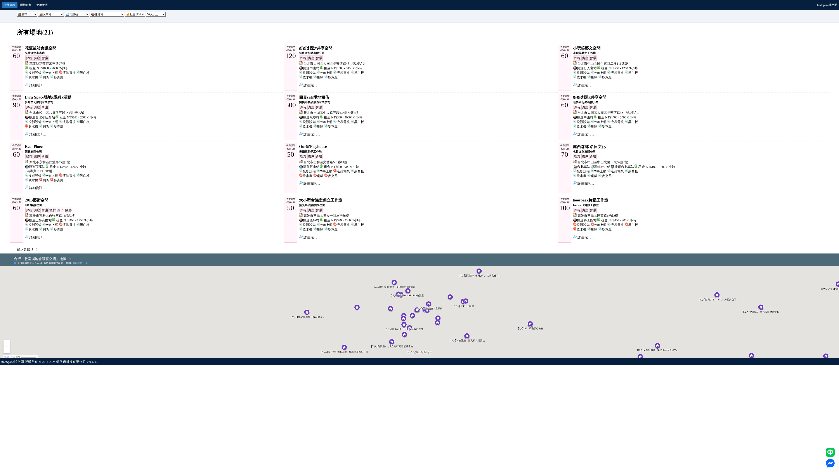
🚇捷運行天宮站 (585, 68)
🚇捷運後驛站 (309, 220)
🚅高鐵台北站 (600, 167)
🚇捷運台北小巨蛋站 (40, 117)
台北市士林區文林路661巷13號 (325, 162)
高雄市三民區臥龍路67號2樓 (597, 215)
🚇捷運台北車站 (622, 167)
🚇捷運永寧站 (309, 117)
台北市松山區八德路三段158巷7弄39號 (56, 113)
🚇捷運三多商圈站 (38, 220)
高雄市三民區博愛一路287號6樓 (326, 215)
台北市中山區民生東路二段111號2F (602, 63)
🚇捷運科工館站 (585, 220)
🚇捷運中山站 (309, 68)
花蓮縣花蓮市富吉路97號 (47, 63)
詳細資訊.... (37, 85)
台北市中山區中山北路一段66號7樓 (602, 162)
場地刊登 (25, 5)
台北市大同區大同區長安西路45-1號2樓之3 (334, 63)
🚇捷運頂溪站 (35, 167)
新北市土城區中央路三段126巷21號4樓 (331, 113)
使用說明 (42, 5)
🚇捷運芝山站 (309, 167)
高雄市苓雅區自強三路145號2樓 (52, 215)
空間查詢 (9, 5)
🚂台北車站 (581, 167)
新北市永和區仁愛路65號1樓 (49, 162)
